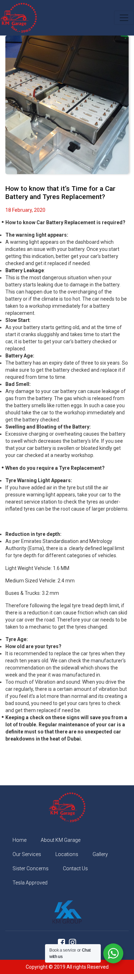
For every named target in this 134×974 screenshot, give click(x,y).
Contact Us (75, 868)
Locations (66, 854)
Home (19, 840)
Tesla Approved (30, 883)
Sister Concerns (31, 868)
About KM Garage (60, 840)
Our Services (27, 854)
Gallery (100, 854)
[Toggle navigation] (124, 18)
